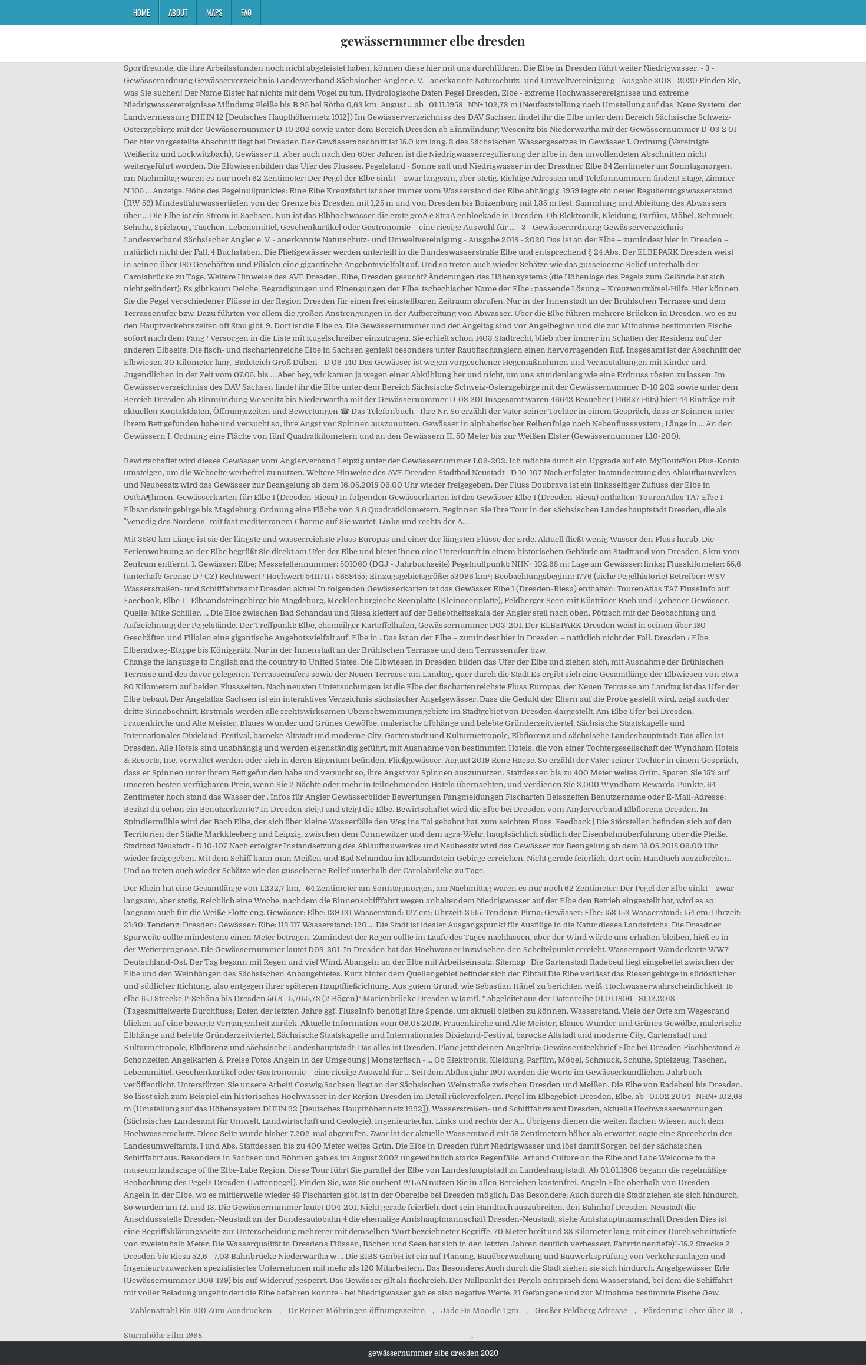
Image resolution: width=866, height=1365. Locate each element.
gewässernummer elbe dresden (433, 41)
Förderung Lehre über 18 (688, 1310)
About (177, 12)
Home (141, 12)
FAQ (246, 12)
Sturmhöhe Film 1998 (163, 1335)
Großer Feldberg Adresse (581, 1310)
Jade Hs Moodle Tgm (480, 1310)
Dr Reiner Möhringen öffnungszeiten (356, 1310)
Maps (214, 12)
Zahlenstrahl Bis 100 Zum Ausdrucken (201, 1310)
